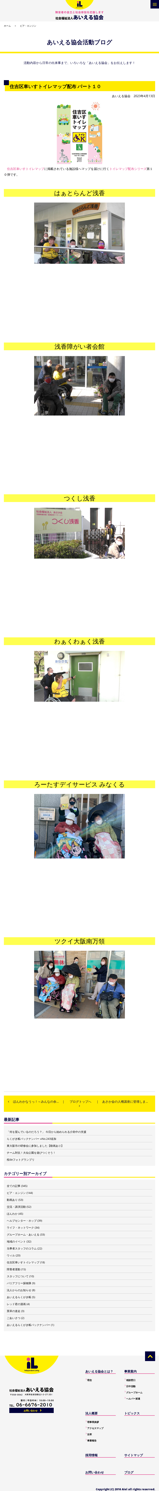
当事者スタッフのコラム (22, 1248)
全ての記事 (13, 1186)
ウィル (11, 1255)
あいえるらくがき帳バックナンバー (28, 1325)
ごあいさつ (13, 1318)
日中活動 (131, 1386)
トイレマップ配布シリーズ (128, 169)
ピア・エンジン (28, 25)
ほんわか (12, 1213)
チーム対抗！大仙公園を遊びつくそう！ (31, 1152)
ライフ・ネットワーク (20, 1227)
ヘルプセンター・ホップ (22, 1220)
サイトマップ (133, 1455)
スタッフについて (18, 1276)
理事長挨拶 (93, 1422)
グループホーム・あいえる (23, 1234)
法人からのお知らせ (19, 1290)
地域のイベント (16, 1241)
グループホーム (134, 1392)
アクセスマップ (95, 1428)
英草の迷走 (13, 1311)
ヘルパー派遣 (133, 1398)
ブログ (129, 1472)
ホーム (7, 25)
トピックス (132, 1413)
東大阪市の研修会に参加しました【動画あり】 (35, 1146)
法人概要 (91, 1413)
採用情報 (91, 1455)
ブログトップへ (80, 1101)
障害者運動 (13, 1269)
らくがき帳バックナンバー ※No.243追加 (31, 1139)
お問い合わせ (31, 1410)
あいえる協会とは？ (99, 1371)
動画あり (12, 1200)
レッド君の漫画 (16, 1304)
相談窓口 (131, 1380)
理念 (89, 1380)
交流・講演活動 (16, 1207)
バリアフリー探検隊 (19, 1283)
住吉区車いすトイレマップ (25, 169)
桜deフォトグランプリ (21, 1159)
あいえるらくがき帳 (19, 1297)
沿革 (89, 1434)
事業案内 (130, 1371)
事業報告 (92, 1440)
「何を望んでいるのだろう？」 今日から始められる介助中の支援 (46, 1132)
